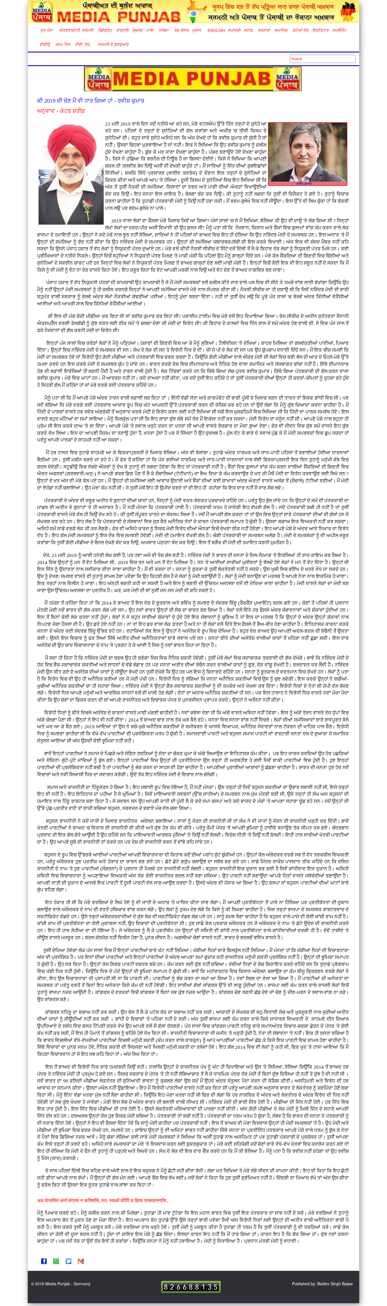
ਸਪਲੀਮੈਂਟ (339, 30)
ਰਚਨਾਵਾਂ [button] (264, 30)
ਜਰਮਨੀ (87, 30)
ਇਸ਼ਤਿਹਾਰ (320, 30)
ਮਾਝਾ (150, 30)
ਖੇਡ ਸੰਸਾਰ (181, 30)
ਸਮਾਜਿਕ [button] (281, 30)
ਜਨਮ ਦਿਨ (63, 44)
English (216, 30)
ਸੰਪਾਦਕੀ (234, 30)
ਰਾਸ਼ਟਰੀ (122, 30)
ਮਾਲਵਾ (164, 30)
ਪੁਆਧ (196, 30)
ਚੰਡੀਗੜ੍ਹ (105, 30)
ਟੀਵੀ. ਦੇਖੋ (82, 44)
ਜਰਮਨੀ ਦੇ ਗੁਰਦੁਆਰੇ (111, 44)
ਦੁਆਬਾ (138, 30)
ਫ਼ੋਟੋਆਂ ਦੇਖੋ (300, 30)
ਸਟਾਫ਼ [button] (248, 30)
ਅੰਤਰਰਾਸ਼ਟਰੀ (68, 30)
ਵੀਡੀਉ (45, 44)
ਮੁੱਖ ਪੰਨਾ (47, 30)
